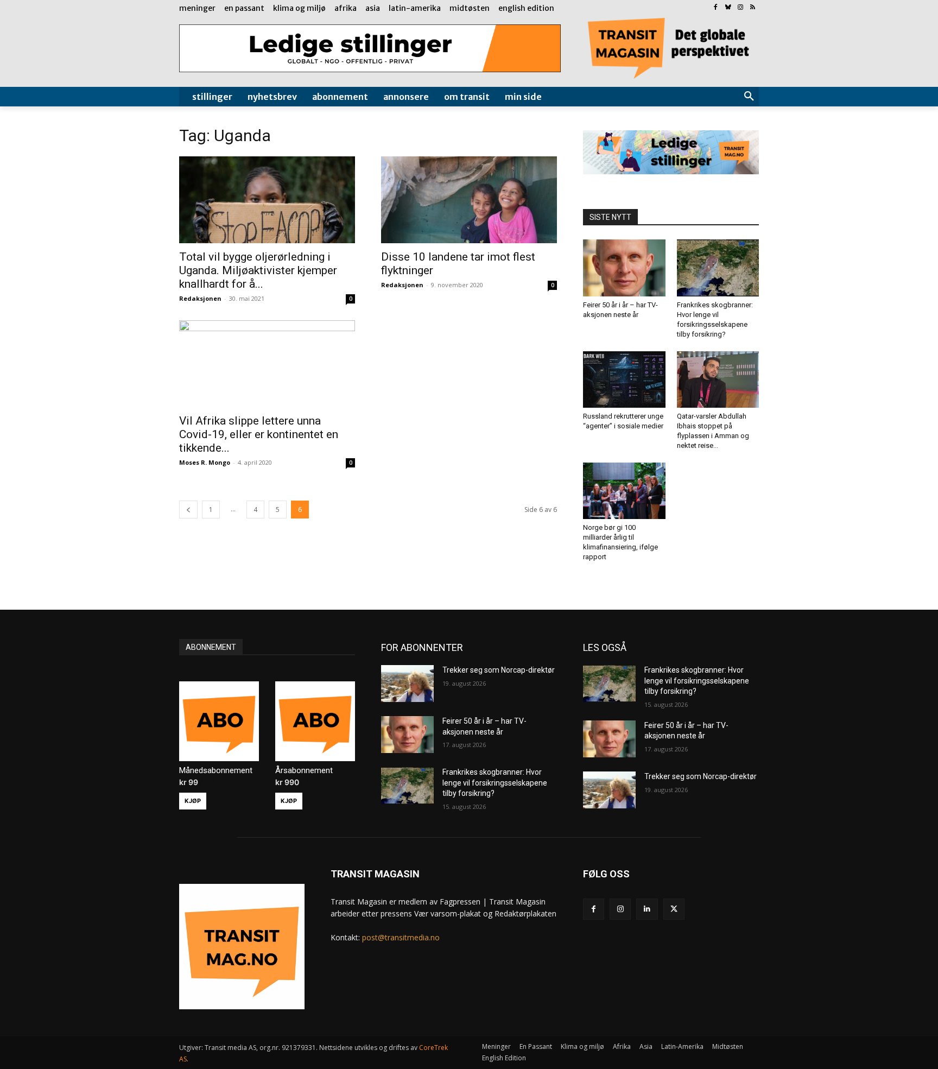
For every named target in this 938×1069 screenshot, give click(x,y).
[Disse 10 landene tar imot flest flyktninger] (469, 199)
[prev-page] (188, 509)
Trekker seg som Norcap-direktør (498, 670)
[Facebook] (715, 8)
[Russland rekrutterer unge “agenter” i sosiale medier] (624, 379)
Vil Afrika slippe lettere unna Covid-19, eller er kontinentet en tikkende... (258, 434)
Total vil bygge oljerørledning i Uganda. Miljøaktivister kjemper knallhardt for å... (258, 270)
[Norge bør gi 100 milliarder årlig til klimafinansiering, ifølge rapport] (624, 491)
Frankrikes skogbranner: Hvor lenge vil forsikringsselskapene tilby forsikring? (494, 783)
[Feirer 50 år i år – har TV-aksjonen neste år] (624, 267)
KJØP (193, 801)
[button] (749, 96)
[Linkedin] (646, 909)
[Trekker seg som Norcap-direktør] (407, 683)
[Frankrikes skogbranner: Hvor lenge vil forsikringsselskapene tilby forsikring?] (718, 267)
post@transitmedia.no (401, 937)
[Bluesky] (728, 8)
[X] (674, 909)
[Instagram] (740, 8)
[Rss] (752, 8)
